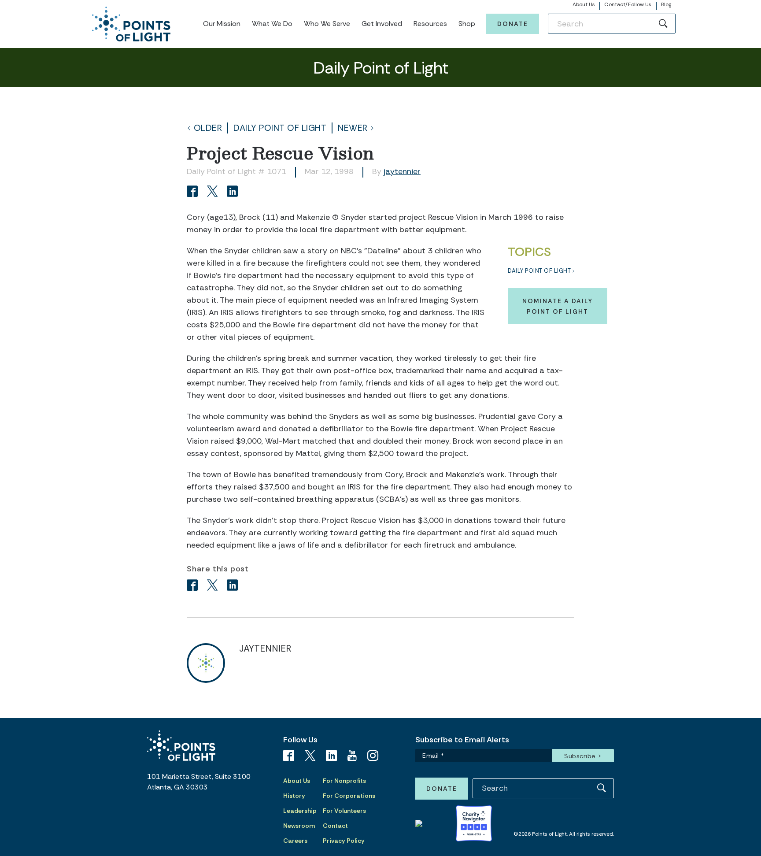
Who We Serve (327, 23)
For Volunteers (344, 811)
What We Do (272, 23)
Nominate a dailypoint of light (557, 306)
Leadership (300, 811)
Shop (466, 23)
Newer (353, 127)
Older (208, 127)
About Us (584, 4)
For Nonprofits (344, 781)
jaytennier (402, 171)
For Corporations (349, 796)
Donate (512, 24)
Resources (430, 23)
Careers (295, 841)
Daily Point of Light (279, 127)
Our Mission (221, 23)
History (294, 796)
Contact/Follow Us (627, 4)
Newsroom (299, 826)
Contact (335, 826)
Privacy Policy (344, 841)
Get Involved (382, 23)
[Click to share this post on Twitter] (214, 192)
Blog (666, 4)
